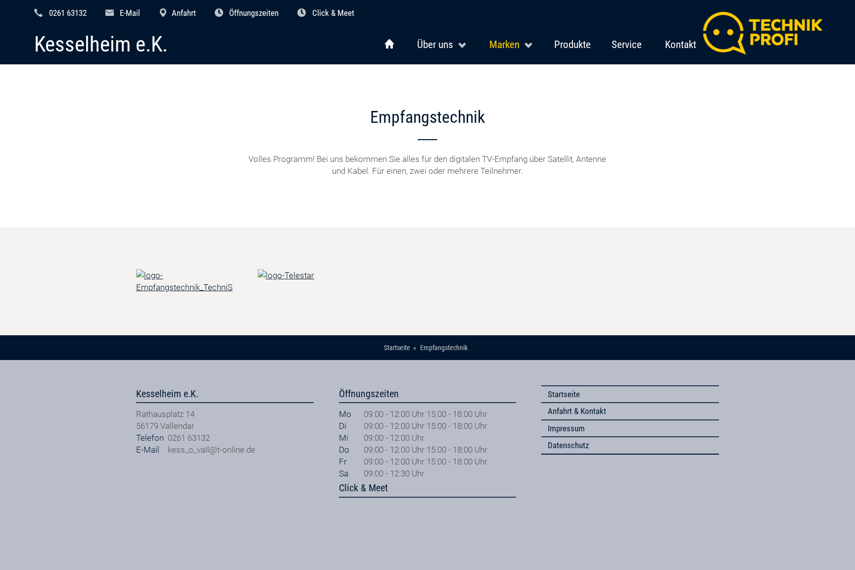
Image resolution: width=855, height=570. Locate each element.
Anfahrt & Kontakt (577, 411)
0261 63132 (68, 13)
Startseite (564, 394)
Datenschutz (568, 445)
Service (627, 44)
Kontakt (680, 44)
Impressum (566, 428)
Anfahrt (184, 13)
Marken (504, 44)
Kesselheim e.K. (101, 44)
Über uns (435, 44)
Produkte (572, 44)
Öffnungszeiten (254, 13)
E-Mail (130, 13)
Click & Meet (333, 13)
